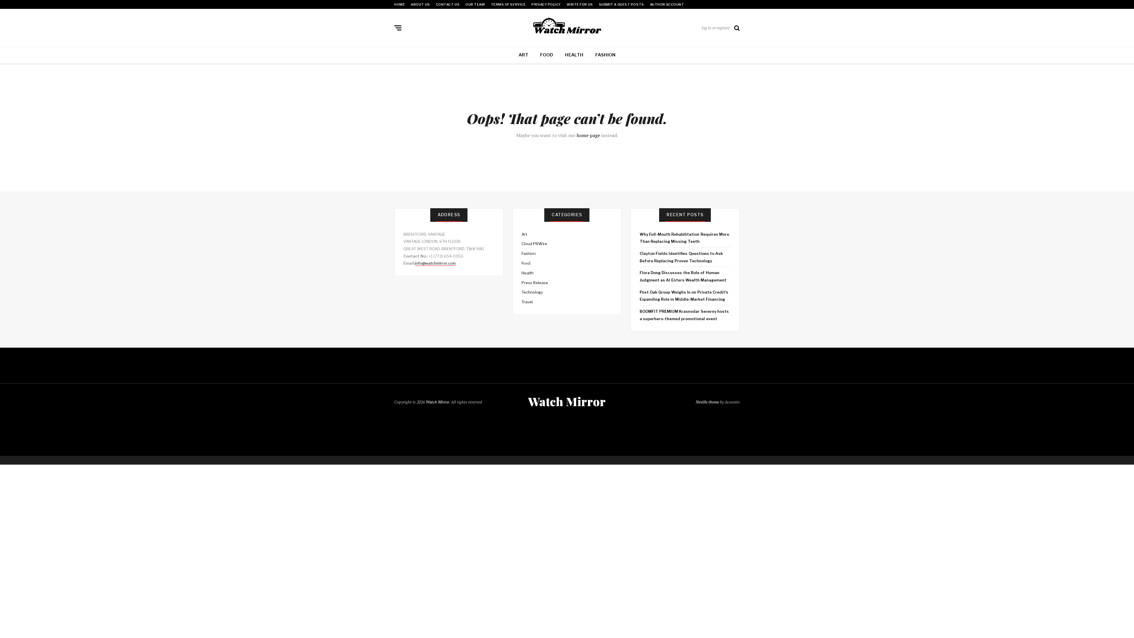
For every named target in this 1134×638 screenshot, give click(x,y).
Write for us (580, 4)
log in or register (716, 27)
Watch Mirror (437, 402)
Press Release (535, 282)
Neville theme (707, 402)
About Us (420, 4)
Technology (532, 292)
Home (399, 4)
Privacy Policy (546, 4)
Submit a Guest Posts (621, 4)
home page (588, 135)
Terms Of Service (508, 4)
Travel (527, 302)
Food (546, 55)
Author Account (667, 4)
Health (574, 55)
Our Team (475, 4)
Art (524, 55)
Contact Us (448, 4)
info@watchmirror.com (435, 263)
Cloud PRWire (534, 243)
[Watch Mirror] (567, 26)
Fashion (605, 55)
